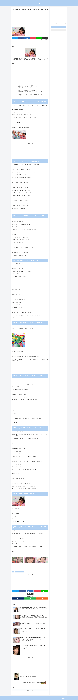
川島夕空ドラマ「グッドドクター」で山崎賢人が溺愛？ (27, 85)
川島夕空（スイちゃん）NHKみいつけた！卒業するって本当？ (28, 90)
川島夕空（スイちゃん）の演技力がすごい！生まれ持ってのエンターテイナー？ (30, 91)
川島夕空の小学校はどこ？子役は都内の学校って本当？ (27, 87)
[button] (65, 23)
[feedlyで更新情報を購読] (30, 598)
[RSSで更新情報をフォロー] (42, 598)
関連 (20, 95)
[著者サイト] (18, 598)
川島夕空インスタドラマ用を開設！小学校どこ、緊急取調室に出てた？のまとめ (30, 94)
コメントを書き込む (30, 690)
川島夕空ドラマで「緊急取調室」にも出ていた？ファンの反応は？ (28, 86)
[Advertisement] (30, 19)
